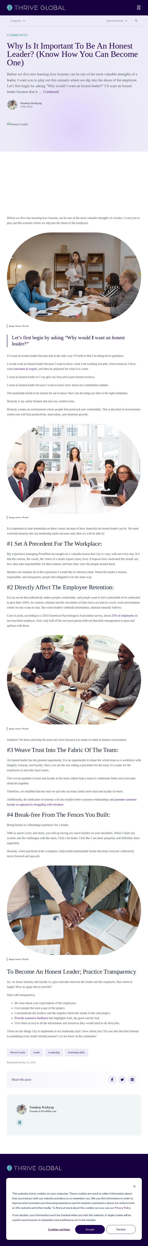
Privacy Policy (122, 1207)
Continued (51, 92)
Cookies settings (59, 1229)
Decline (121, 1229)
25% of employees (122, 615)
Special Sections (115, 20)
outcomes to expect (25, 368)
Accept (90, 1229)
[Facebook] (112, 1079)
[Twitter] (122, 1079)
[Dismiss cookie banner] (134, 1186)
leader (37, 1052)
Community (17, 35)
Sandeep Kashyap (31, 103)
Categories (15, 20)
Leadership (54, 1052)
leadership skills (76, 1052)
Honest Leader (17, 1052)
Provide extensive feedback (31, 1018)
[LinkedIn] (132, 1079)
